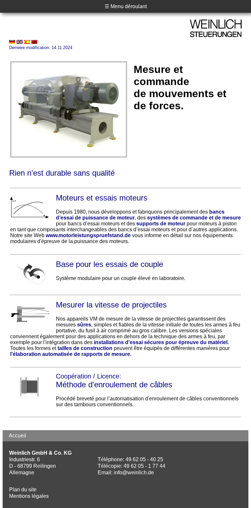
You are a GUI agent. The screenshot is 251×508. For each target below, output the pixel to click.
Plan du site (23, 489)
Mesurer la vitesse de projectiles (111, 304)
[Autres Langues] (34, 42)
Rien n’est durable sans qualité (62, 172)
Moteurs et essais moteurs (101, 197)
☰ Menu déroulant (126, 6)
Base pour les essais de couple (109, 264)
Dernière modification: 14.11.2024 (40, 47)
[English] (19, 42)
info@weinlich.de (134, 472)
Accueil (17, 435)
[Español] (27, 42)
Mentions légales (29, 496)
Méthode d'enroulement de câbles (114, 384)
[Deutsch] (12, 42)
